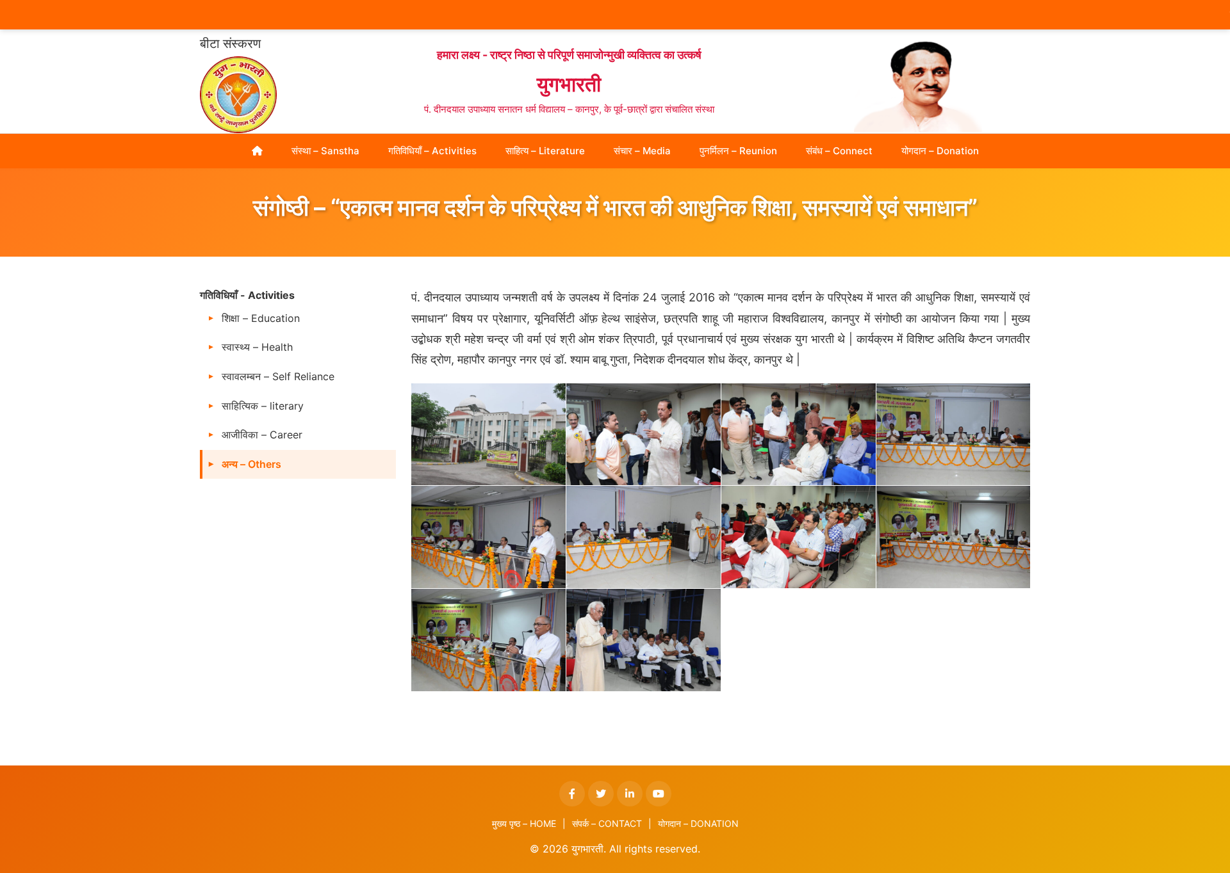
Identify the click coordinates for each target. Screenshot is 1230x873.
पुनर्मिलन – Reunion (738, 151)
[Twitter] (601, 793)
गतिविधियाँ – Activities (432, 151)
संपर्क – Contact (607, 823)
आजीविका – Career (262, 434)
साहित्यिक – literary (263, 405)
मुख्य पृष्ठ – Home (524, 823)
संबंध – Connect (839, 151)
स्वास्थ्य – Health (257, 346)
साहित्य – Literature (545, 151)
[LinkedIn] (630, 793)
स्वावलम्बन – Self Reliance (278, 376)
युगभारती (569, 84)
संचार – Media (642, 151)
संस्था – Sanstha (325, 151)
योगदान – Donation (940, 151)
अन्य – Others (251, 464)
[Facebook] (572, 793)
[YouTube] (658, 793)
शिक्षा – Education (261, 318)
